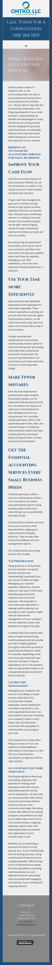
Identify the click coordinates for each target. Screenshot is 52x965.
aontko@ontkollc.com (26, 924)
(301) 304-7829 (26, 921)
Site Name (26, 8)
